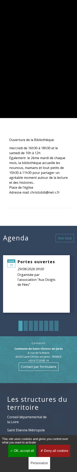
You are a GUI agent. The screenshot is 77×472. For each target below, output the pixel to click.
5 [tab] (41, 326)
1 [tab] (20, 326)
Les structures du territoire (37, 403)
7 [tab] (51, 326)
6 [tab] (46, 326)
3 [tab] (31, 326)
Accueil (19, 59)
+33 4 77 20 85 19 (38, 360)
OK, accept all (23, 450)
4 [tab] (36, 326)
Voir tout (65, 238)
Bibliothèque (38, 69)
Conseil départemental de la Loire (27, 419)
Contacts (39, 343)
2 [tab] (26, 326)
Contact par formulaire (38, 366)
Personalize (39, 463)
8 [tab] (56, 326)
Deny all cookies (55, 450)
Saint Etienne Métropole (26, 430)
